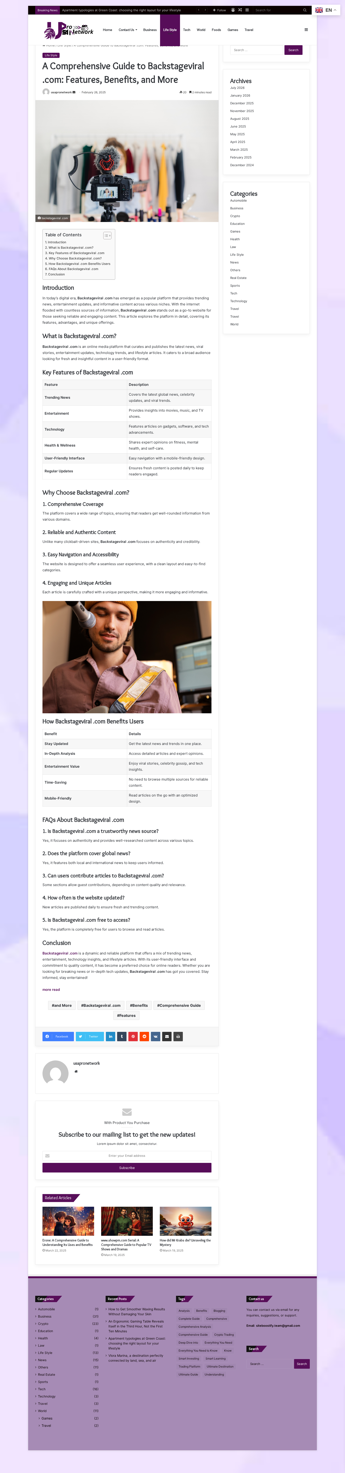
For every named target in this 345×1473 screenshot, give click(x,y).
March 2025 (239, 149)
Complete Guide (189, 1318)
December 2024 (242, 165)
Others (235, 270)
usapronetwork (61, 92)
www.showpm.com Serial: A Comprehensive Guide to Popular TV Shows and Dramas (126, 1244)
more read (51, 989)
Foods (216, 30)
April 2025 (237, 142)
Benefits (140, 1005)
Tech (186, 30)
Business (150, 30)
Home (107, 30)
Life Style (170, 30)
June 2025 (238, 126)
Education (237, 223)
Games (233, 30)
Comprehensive (216, 1318)
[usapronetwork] (64, 29)
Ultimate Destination (220, 1366)
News (234, 262)
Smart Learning (216, 1358)
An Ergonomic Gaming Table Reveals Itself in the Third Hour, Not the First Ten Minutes (136, 1326)
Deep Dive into (188, 1342)
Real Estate (238, 278)
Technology (238, 301)
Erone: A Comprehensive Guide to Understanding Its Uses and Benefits (67, 1242)
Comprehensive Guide (180, 1005)
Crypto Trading (224, 1334)
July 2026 (237, 88)
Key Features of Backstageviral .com (76, 253)
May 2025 (237, 134)
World (201, 30)
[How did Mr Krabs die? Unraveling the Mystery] (185, 1221)
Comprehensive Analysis (195, 1326)
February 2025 (241, 157)
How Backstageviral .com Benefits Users (79, 264)
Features (127, 1015)
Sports (235, 285)
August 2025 (239, 118)
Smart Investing (189, 1358)
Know (228, 1350)
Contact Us (126, 30)
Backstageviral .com (59, 953)
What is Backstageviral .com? (71, 247)
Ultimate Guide (188, 1374)
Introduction (57, 242)
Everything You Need (218, 1342)
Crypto (235, 216)
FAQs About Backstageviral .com (73, 269)
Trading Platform (189, 1366)
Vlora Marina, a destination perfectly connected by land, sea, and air (112, 10)
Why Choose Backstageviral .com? (75, 258)
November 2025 (242, 111)
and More (63, 1005)
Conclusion (56, 274)
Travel (249, 30)
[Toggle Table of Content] (105, 236)
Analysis (184, 1310)
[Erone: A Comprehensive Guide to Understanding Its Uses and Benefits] (68, 1221)
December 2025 (242, 103)
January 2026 (240, 95)
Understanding (214, 1374)
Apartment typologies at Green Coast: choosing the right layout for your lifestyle (137, 1343)
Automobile (238, 200)
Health (235, 239)
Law (233, 247)
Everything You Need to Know (198, 1350)
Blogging (219, 1310)
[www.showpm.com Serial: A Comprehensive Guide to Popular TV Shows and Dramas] (127, 1221)
